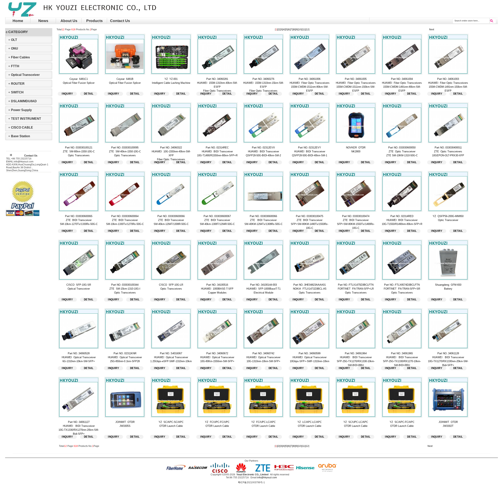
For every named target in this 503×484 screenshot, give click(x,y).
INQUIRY (67, 93)
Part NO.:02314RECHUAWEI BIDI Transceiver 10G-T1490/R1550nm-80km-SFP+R (217, 151)
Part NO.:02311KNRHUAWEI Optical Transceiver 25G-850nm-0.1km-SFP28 (125, 357)
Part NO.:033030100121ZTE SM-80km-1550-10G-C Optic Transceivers (79, 151)
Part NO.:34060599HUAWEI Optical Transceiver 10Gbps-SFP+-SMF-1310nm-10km (309, 357)
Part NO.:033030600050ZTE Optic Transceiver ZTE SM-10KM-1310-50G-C (402, 151)
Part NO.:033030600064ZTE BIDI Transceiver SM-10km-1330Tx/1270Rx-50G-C (125, 220)
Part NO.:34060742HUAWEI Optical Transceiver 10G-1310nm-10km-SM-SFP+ (263, 357)
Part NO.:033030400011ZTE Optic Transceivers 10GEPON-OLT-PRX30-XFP (448, 151)
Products (94, 21)
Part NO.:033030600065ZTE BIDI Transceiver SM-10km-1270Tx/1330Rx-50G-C (79, 220)
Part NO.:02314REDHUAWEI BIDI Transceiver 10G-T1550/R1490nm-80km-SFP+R (402, 220)
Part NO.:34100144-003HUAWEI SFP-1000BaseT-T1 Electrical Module (263, 288)
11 (303, 29)
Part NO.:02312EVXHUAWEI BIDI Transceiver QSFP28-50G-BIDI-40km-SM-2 (263, 151)
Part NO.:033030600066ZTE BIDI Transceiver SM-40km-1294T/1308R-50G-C (171, 220)
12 (307, 29)
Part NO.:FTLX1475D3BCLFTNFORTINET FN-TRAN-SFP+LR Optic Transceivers (356, 288)
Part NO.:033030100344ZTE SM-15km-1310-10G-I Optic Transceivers (124, 288)
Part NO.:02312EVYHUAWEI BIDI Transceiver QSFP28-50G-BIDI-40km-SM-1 (309, 151)
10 (299, 29)
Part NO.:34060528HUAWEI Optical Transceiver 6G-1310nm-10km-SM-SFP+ (79, 357)
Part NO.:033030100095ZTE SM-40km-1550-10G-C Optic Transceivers (125, 151)
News (43, 21)
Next (431, 29)
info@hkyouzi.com (267, 477)
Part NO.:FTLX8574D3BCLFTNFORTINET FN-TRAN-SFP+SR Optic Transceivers (402, 288)
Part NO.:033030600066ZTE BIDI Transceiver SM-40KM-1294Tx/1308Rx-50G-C (263, 220)
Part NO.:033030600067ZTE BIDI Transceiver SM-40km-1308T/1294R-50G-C (217, 220)
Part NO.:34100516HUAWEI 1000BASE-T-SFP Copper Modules (217, 288)
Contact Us (120, 21)
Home (18, 21)
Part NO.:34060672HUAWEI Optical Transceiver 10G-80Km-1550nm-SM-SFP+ (217, 357)
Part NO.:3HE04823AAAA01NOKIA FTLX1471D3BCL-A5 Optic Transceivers (309, 288)
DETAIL (88, 93)
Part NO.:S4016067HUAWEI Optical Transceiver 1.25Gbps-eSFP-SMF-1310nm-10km (171, 357)
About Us (69, 21)
